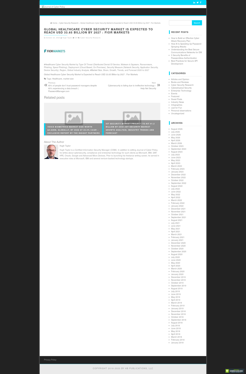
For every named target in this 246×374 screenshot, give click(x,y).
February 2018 (177, 339)
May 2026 (175, 137)
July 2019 (175, 291)
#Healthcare (49, 64)
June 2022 (176, 191)
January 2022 (177, 205)
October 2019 (177, 282)
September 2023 (178, 148)
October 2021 (177, 214)
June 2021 (176, 225)
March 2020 (176, 268)
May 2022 (175, 194)
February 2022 (177, 203)
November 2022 (178, 177)
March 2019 (176, 302)
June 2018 (176, 328)
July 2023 (175, 154)
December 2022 (178, 174)
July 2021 (175, 222)
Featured (175, 96)
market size (68, 78)
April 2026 (175, 140)
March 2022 (176, 200)
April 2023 (175, 163)
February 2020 (177, 271)
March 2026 (176, 143)
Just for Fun (176, 107)
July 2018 (175, 325)
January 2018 (177, 342)
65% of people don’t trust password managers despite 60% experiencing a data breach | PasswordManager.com (72, 87)
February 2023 (177, 168)
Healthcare (57, 78)
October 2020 (177, 248)
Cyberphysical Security (181, 87)
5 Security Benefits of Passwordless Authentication (184, 56)
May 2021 (175, 228)
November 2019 (178, 279)
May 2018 (175, 331)
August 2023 (177, 151)
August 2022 (177, 185)
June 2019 (176, 294)
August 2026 (177, 128)
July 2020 (175, 257)
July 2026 (175, 131)
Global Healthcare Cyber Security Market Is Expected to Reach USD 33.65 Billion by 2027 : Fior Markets (91, 74)
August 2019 (177, 288)
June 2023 (176, 157)
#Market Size (96, 70)
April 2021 (175, 231)
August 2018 (177, 322)
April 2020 (175, 265)
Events (174, 93)
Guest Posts (176, 99)
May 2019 (175, 297)
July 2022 (175, 188)
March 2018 (176, 336)
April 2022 (175, 197)
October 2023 (177, 146)
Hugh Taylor (67, 38)
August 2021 (177, 220)
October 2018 (177, 316)
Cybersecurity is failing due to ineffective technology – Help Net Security (132, 85)
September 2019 (178, 285)
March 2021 (176, 234)
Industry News (177, 102)
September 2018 (178, 319)
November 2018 (178, 314)
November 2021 (178, 211)
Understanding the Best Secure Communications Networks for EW (186, 51)
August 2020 (177, 254)
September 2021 (178, 217)
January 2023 (177, 171)
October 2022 (177, 180)
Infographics (176, 104)
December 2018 (178, 311)
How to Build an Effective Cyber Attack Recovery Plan (185, 39)
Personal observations (181, 110)
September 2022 (178, 183)
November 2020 (178, 245)
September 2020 (178, 251)
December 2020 (178, 242)
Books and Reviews (180, 82)
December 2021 (178, 208)
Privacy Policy (50, 359)
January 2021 (177, 240)
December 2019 (178, 277)
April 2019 (175, 299)
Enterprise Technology (181, 90)
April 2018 (175, 334)
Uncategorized (177, 113)
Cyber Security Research (90, 38)
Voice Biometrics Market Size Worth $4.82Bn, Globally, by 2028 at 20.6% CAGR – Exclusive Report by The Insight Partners (74, 129)
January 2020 (177, 274)
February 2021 (177, 237)
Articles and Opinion (180, 79)
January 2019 (177, 308)
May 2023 (175, 160)
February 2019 (177, 305)
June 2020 (176, 259)
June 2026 (176, 134)
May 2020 (175, 262)
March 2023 (176, 165)
